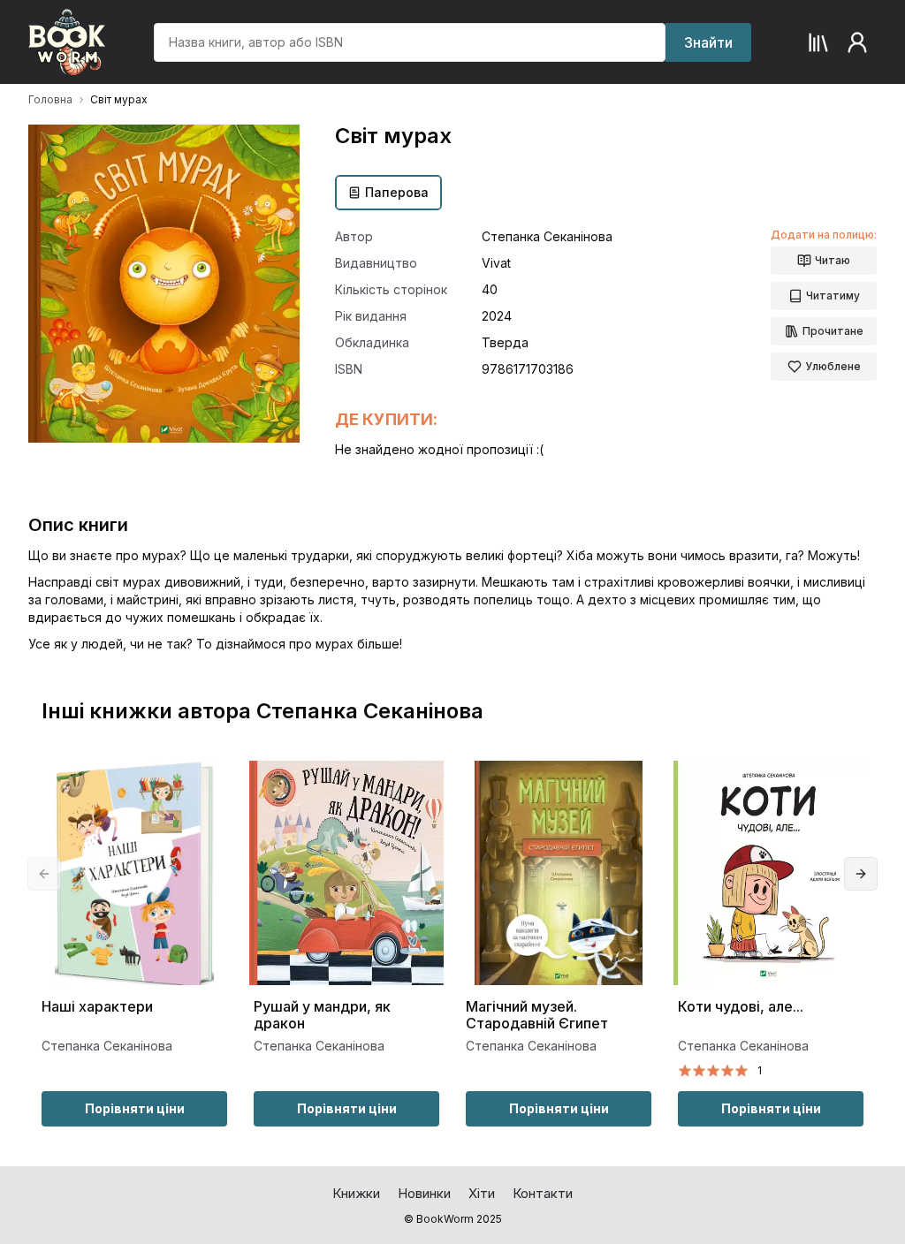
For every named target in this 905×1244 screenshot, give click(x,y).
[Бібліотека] (818, 42)
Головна (50, 99)
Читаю (832, 260)
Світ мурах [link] (119, 99)
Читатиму (833, 295)
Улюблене (833, 366)
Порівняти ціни (135, 1108)
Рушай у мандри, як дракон (322, 1015)
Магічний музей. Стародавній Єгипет (537, 1015)
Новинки (424, 1193)
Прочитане (832, 331)
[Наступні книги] (861, 874)
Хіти (481, 1193)
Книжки (356, 1193)
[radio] (685, 1071)
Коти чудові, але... (740, 1006)
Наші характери (97, 1006)
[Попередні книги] (44, 874)
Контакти (543, 1193)
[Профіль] (857, 42)
